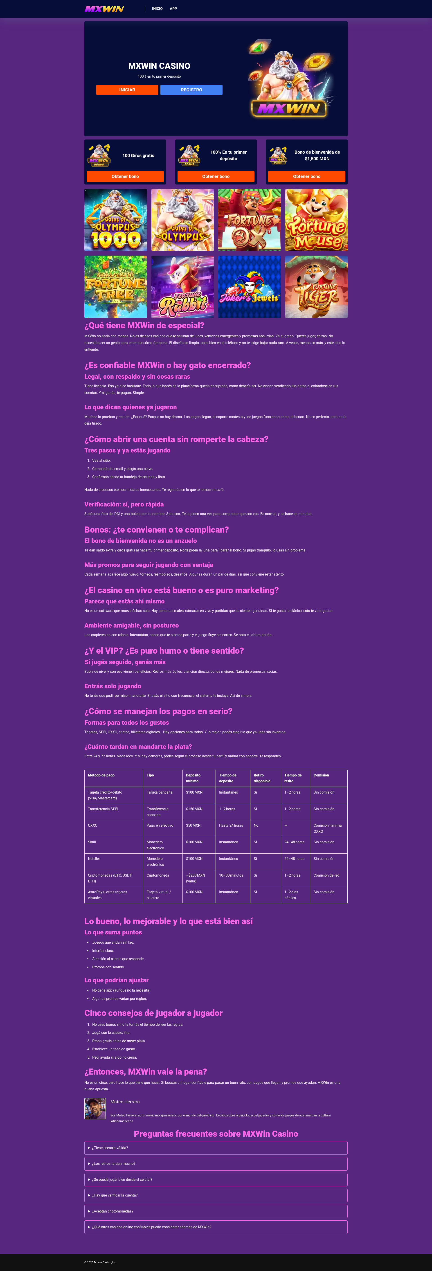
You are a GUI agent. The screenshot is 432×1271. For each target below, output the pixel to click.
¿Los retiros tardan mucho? (113, 1163)
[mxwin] (104, 7)
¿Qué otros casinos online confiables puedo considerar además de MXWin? (151, 1227)
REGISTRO (191, 89)
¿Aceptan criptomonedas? (112, 1211)
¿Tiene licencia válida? (110, 1148)
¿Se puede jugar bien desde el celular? (122, 1179)
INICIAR (127, 89)
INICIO (157, 9)
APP (173, 9)
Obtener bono (125, 176)
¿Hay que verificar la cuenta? (115, 1195)
